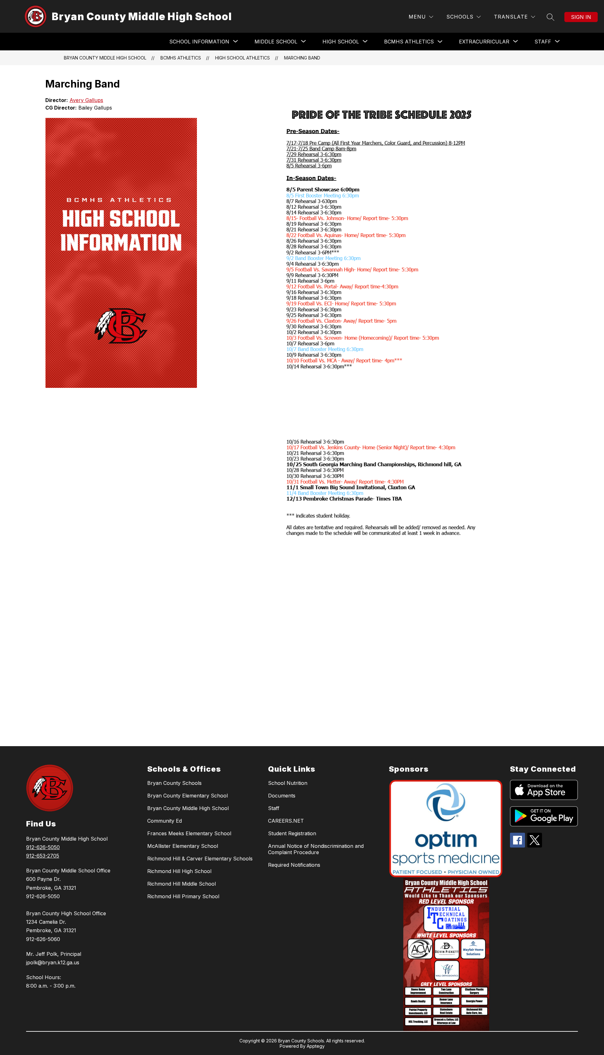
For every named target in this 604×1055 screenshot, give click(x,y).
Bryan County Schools (174, 783)
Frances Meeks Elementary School (189, 833)
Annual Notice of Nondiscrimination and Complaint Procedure (316, 849)
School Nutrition (287, 783)
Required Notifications (294, 865)
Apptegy (316, 1046)
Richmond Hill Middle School (181, 884)
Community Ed (164, 821)
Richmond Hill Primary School (183, 896)
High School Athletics (242, 57)
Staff (273, 808)
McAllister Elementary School (182, 846)
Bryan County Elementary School (187, 795)
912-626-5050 (43, 847)
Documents (281, 795)
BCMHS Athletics (409, 41)
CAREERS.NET (286, 821)
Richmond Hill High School (179, 871)
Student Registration (292, 833)
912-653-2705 (42, 856)
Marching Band (302, 57)
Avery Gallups (86, 100)
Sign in (581, 17)
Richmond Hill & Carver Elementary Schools (200, 858)
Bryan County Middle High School (105, 57)
